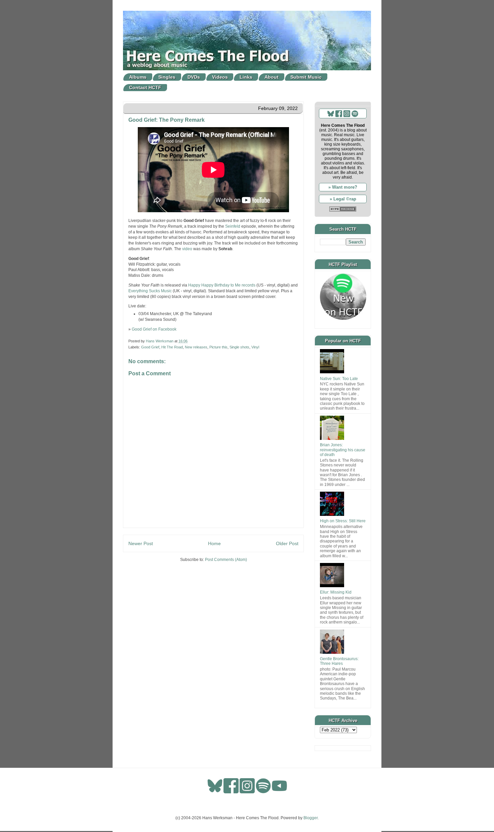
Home (214, 543)
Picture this (218, 347)
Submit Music (306, 77)
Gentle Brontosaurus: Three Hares (339, 661)
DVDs (194, 77)
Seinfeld (232, 226)
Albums (138, 77)
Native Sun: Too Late (339, 378)
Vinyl (255, 347)
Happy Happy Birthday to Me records (221, 285)
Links (246, 77)
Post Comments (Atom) (226, 559)
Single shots (239, 347)
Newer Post (140, 543)
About (271, 77)
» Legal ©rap (343, 198)
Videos (220, 77)
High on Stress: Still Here (343, 521)
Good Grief (150, 347)
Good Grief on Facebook (154, 329)
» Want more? (342, 187)
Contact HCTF (145, 87)
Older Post (287, 543)
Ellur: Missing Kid (336, 592)
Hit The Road (172, 347)
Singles (166, 77)
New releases (196, 347)
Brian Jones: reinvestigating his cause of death (342, 450)
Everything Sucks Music (150, 291)
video (187, 249)
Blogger (310, 818)
